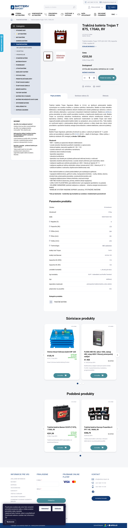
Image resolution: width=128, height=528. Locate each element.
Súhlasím (58, 509)
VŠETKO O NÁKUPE (16, 493)
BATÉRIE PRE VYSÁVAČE (23, 96)
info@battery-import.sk (102, 479)
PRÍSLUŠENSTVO (21, 106)
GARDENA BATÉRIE (21, 41)
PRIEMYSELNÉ (20, 54)
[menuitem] (19, 14)
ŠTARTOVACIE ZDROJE (23, 85)
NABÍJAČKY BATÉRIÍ (22, 72)
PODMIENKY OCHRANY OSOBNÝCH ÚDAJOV (21, 500)
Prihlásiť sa (51, 500)
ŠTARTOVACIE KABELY (23, 82)
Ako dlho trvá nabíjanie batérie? (23, 124)
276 (110, 241)
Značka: (86, 36)
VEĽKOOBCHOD (15, 487)
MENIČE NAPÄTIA (21, 89)
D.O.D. (77, 134)
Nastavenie (10, 522)
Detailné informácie (88, 46)
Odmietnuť (45, 509)
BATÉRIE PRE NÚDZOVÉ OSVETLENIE (27, 99)
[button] (77, 383)
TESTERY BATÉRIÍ (21, 92)
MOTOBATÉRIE (20, 37)
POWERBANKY (20, 65)
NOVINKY (13, 482)
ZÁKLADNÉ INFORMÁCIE (18, 479)
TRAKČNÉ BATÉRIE (21, 44)
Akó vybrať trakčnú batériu (24, 47)
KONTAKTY (14, 490)
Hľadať (74, 7)
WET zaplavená (107, 245)
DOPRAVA (13, 485)
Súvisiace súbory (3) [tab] (82, 96)
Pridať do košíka (105, 78)
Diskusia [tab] (105, 96)
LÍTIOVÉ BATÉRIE (21, 68)
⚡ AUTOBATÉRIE (21, 34)
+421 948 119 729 (100, 483)
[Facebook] (93, 491)
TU (6, 517)
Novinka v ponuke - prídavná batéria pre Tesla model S (25, 146)
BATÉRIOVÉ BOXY (21, 61)
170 (110, 226)
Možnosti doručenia (88, 72)
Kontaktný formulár (101, 498)
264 (110, 231)
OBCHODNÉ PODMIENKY (18, 496)
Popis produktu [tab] (56, 96)
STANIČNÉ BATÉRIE (22, 58)
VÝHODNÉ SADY (21, 30)
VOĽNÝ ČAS (19, 51)
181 (110, 236)
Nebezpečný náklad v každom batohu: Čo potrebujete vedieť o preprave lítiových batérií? (25, 135)
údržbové (108, 112)
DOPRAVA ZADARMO (22, 110)
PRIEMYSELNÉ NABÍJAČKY (24, 79)
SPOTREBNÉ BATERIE (22, 103)
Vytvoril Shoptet (98, 525)
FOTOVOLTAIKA (20, 75)
